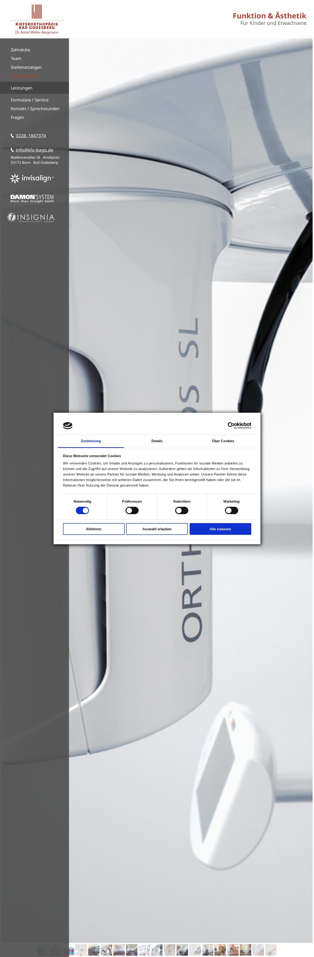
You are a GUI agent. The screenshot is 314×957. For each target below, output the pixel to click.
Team (16, 58)
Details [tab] (157, 441)
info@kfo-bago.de (34, 150)
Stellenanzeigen (26, 67)
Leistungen (21, 88)
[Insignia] (31, 222)
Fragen (17, 117)
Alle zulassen (220, 529)
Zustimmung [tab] (91, 441)
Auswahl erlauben (157, 529)
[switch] (132, 510)
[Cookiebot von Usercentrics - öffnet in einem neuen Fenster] (231, 425)
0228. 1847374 (31, 136)
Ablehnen (93, 529)
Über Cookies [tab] (223, 441)
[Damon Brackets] (31, 204)
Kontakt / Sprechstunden (35, 108)
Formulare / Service (30, 100)
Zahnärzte (20, 49)
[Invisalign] (31, 184)
